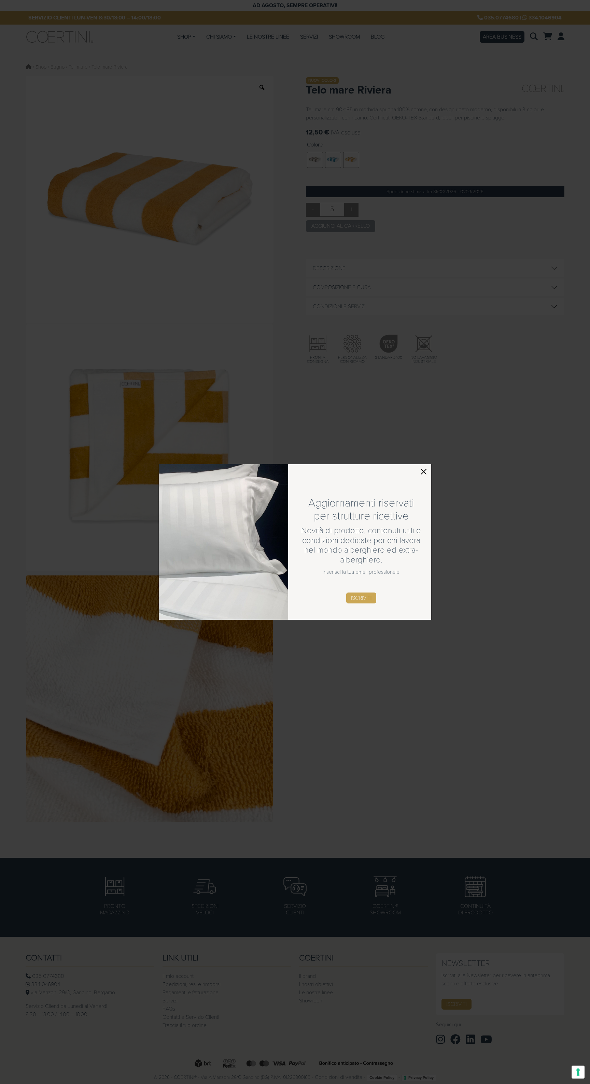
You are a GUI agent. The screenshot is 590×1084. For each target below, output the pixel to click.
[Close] (424, 472)
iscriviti (361, 598)
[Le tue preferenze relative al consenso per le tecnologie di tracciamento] (578, 1072)
